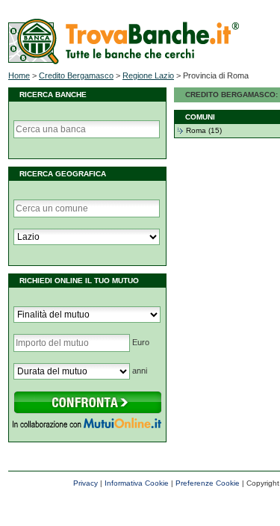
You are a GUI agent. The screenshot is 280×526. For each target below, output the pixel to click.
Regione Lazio (148, 75)
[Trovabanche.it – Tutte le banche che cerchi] (123, 61)
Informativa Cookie (137, 483)
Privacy (85, 483)
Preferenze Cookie (207, 483)
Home (19, 75)
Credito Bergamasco (76, 75)
